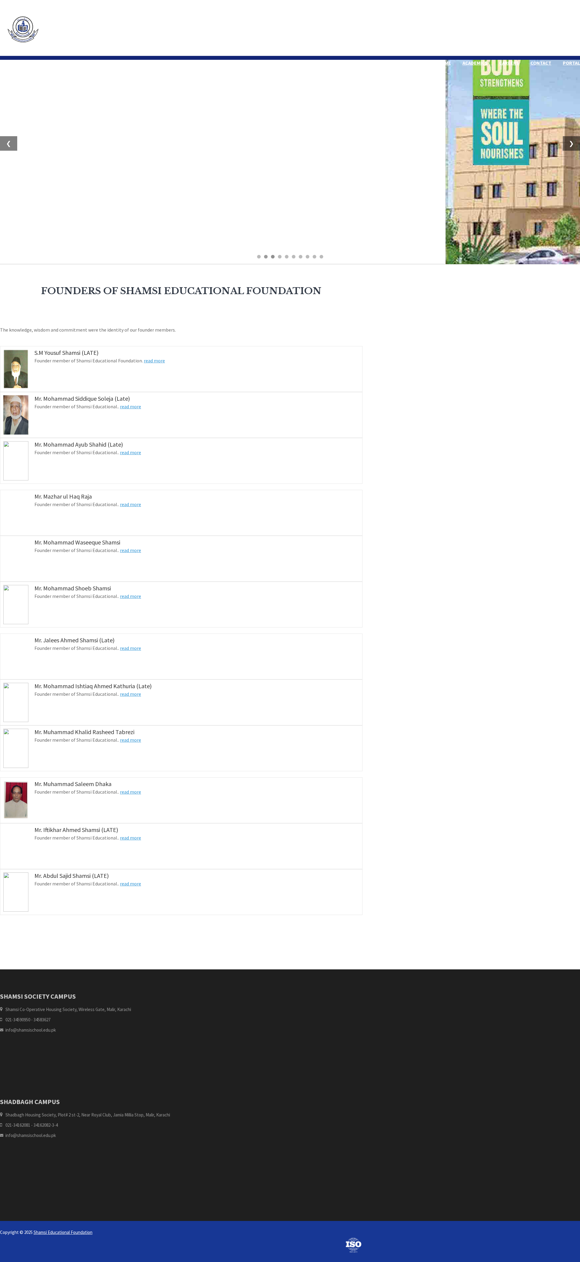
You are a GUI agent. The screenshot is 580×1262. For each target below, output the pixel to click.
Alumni (304, 63)
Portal (571, 63)
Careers (509, 63)
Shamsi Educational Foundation (63, 1232)
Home (244, 63)
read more (154, 361)
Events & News (377, 63)
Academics (475, 63)
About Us (273, 63)
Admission (336, 63)
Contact (540, 63)
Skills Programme (429, 63)
